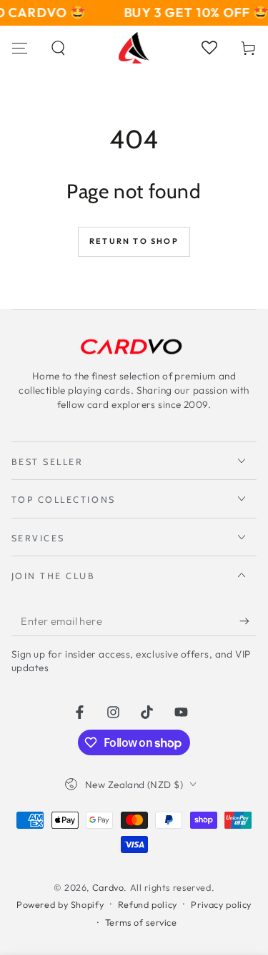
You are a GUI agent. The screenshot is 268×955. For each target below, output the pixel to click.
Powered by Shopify (60, 904)
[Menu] (19, 48)
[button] (59, 48)
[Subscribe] (248, 621)
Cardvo (108, 887)
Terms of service (141, 922)
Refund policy (147, 904)
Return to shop (134, 241)
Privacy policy (221, 904)
